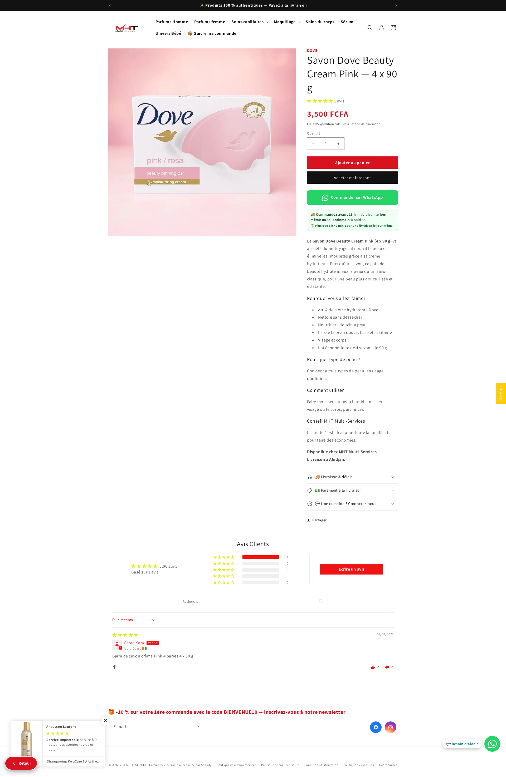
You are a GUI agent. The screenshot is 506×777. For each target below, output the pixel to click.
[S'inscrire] (197, 727)
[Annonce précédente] (110, 5)
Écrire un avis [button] (352, 569)
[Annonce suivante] (396, 5)
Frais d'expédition (320, 124)
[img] (125, 635)
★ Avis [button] (501, 393)
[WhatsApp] (492, 744)
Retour (24, 763)
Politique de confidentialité (280, 764)
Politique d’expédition (358, 764)
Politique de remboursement (236, 764)
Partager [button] (319, 520)
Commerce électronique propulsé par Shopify (180, 765)
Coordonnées (388, 764)
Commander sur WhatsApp (357, 197)
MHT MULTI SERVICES (134, 765)
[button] (249, 22)
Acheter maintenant (352, 177)
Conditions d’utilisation (321, 764)
